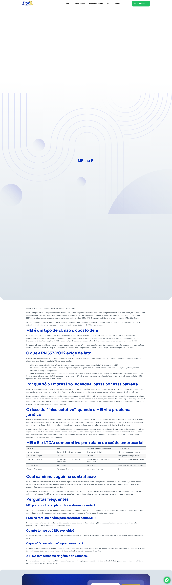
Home (68, 4)
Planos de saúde (96, 4)
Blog (108, 4)
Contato (118, 4)
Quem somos (79, 4)
